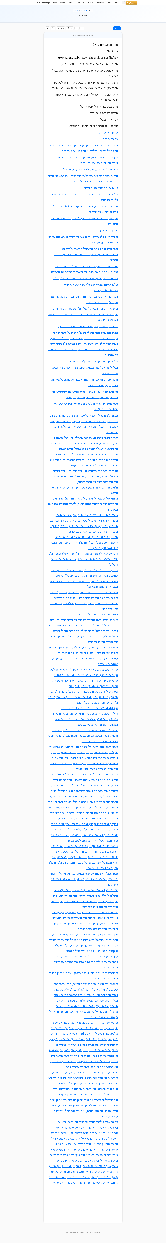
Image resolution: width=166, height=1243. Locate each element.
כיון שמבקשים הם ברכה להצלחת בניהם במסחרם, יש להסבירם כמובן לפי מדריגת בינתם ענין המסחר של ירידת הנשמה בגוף (86, 962)
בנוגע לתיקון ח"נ (108, 132)
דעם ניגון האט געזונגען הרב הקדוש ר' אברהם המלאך (88, 326)
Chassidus (81, 3)
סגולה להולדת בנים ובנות (103, 113)
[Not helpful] (53, 28)
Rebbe (63, 3)
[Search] (123, 2)
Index (109, 3)
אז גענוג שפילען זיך (107, 230)
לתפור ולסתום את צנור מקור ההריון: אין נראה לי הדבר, (86, 515)
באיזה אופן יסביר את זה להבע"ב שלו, (96, 614)
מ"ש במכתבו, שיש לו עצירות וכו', (98, 106)
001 (90, 10)
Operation (111, 44)
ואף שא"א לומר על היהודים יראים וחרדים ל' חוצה (89, 708)
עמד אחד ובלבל (109, 119)
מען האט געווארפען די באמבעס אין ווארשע (93, 126)
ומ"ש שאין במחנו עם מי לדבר (101, 188)
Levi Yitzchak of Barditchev (100, 57)
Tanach (55, 3)
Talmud (71, 3)
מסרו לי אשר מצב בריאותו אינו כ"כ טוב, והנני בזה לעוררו (85, 471)
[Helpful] (47, 28)
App (71, 28)
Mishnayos (101, 3)
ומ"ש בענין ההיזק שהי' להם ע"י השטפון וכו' (93, 361)
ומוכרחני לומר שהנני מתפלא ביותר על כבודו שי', (90, 169)
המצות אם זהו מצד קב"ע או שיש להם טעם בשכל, (89, 64)
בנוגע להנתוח (110, 51)
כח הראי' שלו (110, 139)
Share (62, 28)
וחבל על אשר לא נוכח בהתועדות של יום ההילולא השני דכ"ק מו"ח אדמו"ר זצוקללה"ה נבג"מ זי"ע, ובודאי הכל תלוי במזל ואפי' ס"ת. (83, 559)
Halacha (91, 3)
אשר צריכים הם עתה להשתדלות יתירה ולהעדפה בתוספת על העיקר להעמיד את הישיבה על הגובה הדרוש (86, 254)
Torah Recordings (43, 3)
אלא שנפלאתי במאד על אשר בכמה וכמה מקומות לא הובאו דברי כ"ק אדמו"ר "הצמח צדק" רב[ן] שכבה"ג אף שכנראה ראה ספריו (84, 879)
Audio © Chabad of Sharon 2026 (75, 1232)
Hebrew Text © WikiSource (92, 1232)
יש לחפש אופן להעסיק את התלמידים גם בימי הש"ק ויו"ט (85, 278)
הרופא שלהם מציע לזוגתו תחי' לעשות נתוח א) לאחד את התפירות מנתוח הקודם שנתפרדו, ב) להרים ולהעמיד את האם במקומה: (83, 504)
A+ (82, 28)
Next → (117, 28)
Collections (84, 10)
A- (76, 28)
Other (116, 3)
